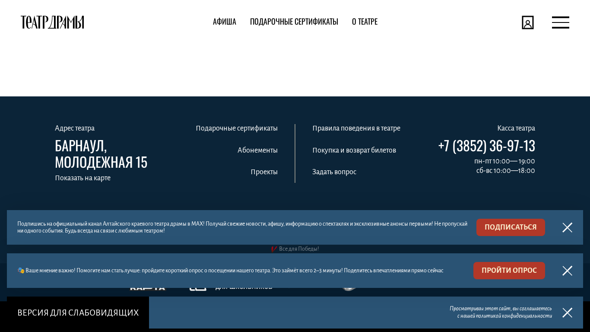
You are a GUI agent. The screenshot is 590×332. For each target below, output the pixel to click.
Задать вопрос (334, 172)
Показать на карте (83, 178)
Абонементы (258, 150)
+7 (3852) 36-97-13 (486, 145)
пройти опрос (509, 271)
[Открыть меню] (560, 22)
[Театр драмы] (52, 22)
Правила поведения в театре (356, 128)
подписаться (511, 227)
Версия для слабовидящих (78, 312)
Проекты (264, 172)
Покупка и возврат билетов (354, 150)
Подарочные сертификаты (237, 128)
